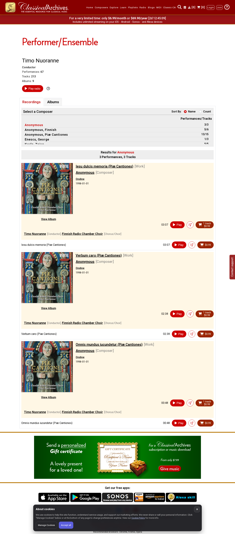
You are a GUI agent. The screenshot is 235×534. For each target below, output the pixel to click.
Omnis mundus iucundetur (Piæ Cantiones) (109, 344)
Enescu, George (37, 139)
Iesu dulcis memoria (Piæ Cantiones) (104, 166)
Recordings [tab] (31, 102)
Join (219, 7)
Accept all (66, 525)
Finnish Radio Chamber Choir (82, 234)
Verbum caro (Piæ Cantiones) (99, 255)
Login (210, 7)
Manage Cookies (46, 525)
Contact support (232, 267)
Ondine (80, 179)
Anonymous (34, 125)
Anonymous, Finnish (40, 130)
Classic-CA (169, 7)
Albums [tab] (53, 102)
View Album (48, 219)
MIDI (159, 7)
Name (192, 111)
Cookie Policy (138, 518)
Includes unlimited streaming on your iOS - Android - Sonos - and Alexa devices (117, 21)
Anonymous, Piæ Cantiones (46, 134)
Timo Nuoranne (35, 234)
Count (207, 111)
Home (89, 7)
